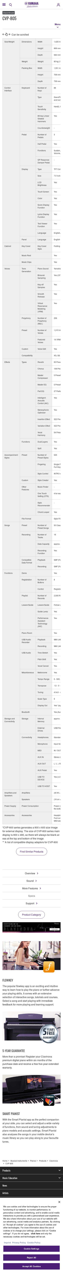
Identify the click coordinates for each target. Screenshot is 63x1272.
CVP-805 (9, 1163)
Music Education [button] (9, 1178)
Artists (5, 1193)
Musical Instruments (19, 1160)
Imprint (7, 1242)
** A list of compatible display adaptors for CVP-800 (30, 842)
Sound (30, 881)
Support (30, 903)
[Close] (59, 1202)
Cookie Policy (33, 1242)
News (4, 1185)
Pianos (33, 1160)
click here (35, 1233)
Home (4, 1160)
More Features (30, 888)
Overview (30, 873)
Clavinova (53, 1160)
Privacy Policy (19, 1242)
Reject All (31, 1257)
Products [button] (6, 1170)
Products (42, 1160)
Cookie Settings (31, 1248)
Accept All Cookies (31, 1266)
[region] (31, 1235)
